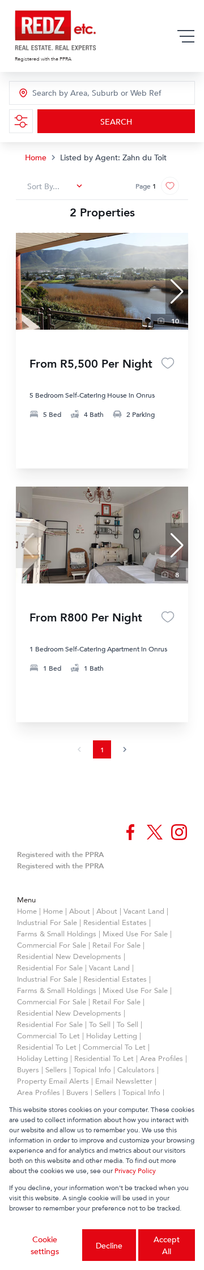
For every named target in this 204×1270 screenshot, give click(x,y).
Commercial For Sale (51, 945)
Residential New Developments (69, 956)
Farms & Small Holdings (56, 933)
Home (35, 157)
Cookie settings (45, 1245)
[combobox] (83, 93)
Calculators (136, 1069)
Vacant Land (144, 911)
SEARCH (116, 121)
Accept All (167, 1245)
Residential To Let (46, 1046)
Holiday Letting (111, 1035)
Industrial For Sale (47, 922)
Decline (109, 1245)
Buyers (28, 1069)
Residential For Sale (50, 967)
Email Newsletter (123, 1080)
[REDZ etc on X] (155, 832)
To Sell (99, 1024)
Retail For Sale (116, 945)
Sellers (56, 1069)
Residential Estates (115, 922)
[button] (176, 291)
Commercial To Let (48, 1035)
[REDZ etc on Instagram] (179, 832)
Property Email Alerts (53, 1080)
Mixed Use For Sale (135, 933)
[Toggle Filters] (21, 121)
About (79, 911)
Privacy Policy (135, 1170)
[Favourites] (168, 363)
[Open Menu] (186, 36)
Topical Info (92, 1069)
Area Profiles (161, 1058)
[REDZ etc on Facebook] (130, 832)
